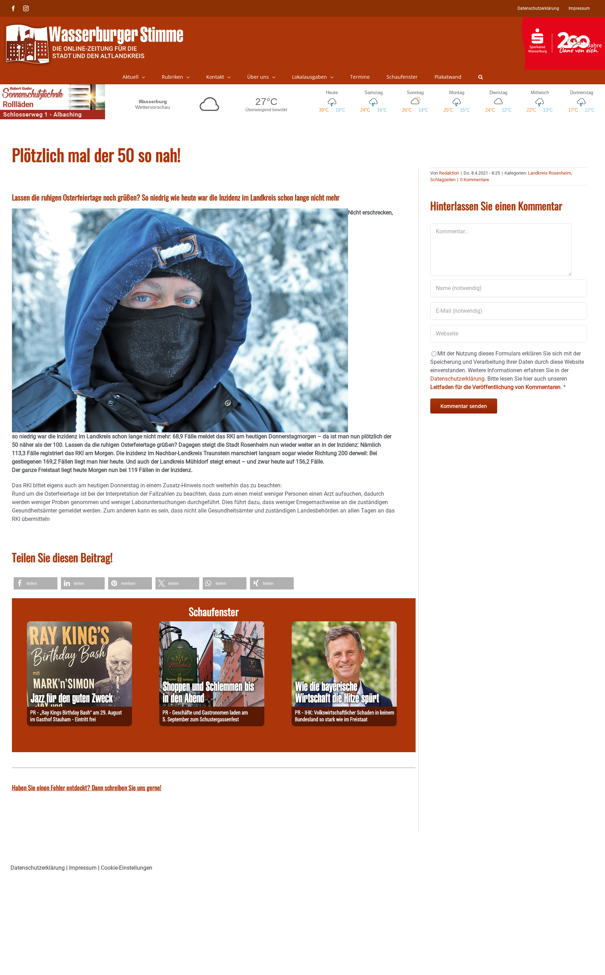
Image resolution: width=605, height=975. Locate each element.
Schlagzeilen (443, 179)
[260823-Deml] (211, 625)
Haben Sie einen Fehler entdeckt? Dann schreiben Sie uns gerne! (86, 787)
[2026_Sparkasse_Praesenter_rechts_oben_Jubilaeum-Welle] (563, 20)
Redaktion (449, 173)
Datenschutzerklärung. (458, 378)
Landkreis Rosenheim (549, 173)
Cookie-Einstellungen (126, 867)
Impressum (83, 867)
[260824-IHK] (344, 625)
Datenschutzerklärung (38, 867)
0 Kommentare (474, 179)
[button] (480, 77)
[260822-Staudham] (79, 625)
